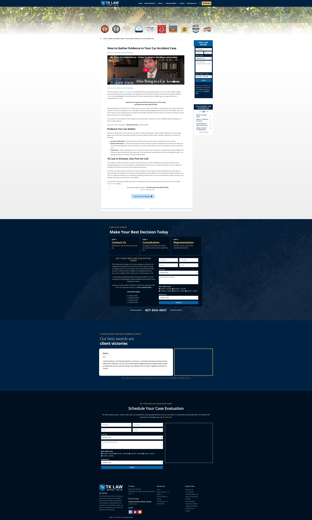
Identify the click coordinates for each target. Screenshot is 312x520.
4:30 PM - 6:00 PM (108, 456)
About (160, 3)
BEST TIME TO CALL (202, 74)
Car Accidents (189, 492)
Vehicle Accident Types (201, 116)
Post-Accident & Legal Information (202, 124)
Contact (182, 3)
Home (140, 3)
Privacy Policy (160, 504)
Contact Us (119, 242)
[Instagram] (135, 512)
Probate (187, 511)
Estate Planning (189, 501)
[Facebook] (130, 512)
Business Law (189, 490)
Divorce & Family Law (191, 497)
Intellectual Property (191, 506)
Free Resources (191, 3)
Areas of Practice (150, 3)
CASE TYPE (199, 56)
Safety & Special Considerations (201, 128)
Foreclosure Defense (191, 504)
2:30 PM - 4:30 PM (179, 291)
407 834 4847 (206, 3)
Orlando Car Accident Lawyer (116, 38)
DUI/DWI (187, 499)
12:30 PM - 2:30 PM (166, 291)
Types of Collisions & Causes (202, 120)
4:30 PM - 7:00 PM (192, 291)
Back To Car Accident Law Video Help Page (120, 52)
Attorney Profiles (171, 3)
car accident (128, 92)
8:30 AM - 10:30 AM (165, 289)
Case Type (162, 269)
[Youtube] (140, 512)
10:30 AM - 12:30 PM (180, 289)
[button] (200, 3)
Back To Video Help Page (148, 190)
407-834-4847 (167, 417)
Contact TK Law (112, 184)
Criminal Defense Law (191, 494)
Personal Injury (189, 508)
